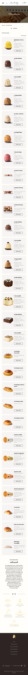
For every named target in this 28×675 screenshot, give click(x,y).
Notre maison (14, 644)
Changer (24, 3)
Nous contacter (14, 646)
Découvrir (18, 50)
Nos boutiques (14, 649)
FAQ (14, 641)
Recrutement (14, 654)
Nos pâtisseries (14, 651)
